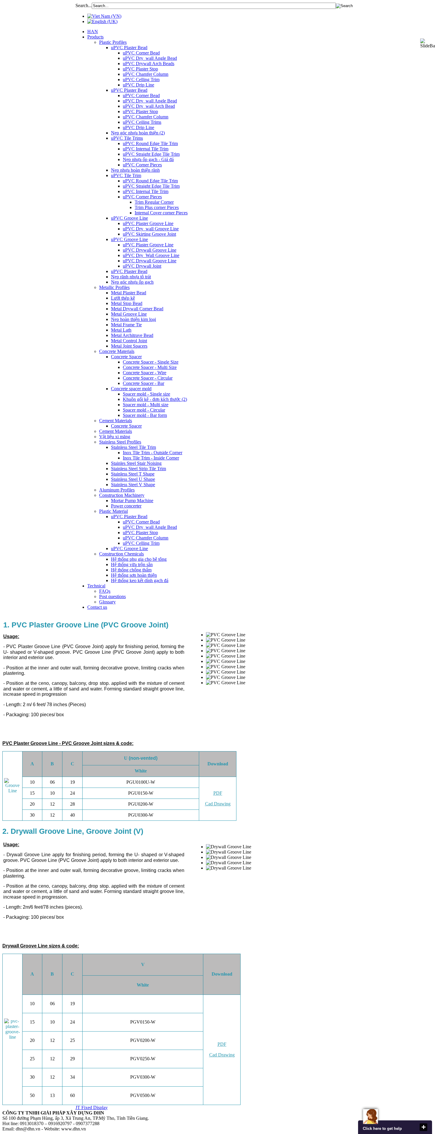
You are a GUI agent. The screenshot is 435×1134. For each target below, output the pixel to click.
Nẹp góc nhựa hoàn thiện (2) (138, 132)
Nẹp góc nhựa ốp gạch (132, 282)
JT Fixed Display (91, 1107)
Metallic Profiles (114, 287)
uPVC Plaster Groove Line (148, 223)
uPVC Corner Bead (141, 52)
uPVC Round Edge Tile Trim (150, 143)
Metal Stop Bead (126, 303)
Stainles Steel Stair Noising (136, 463)
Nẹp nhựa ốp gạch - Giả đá (148, 159)
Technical (96, 585)
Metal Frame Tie (126, 324)
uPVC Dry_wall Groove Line (151, 228)
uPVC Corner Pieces (142, 164)
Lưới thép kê (123, 298)
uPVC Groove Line (129, 218)
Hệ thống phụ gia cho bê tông (139, 559)
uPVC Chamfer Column (145, 74)
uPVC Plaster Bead (129, 47)
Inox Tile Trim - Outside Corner (152, 452)
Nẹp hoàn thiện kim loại (133, 319)
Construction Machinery (121, 495)
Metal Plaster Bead (128, 292)
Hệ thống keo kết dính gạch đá (139, 580)
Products (95, 36)
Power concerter (126, 505)
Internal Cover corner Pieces (161, 212)
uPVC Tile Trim (126, 175)
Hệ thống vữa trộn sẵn (132, 564)
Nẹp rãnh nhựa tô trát (131, 276)
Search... (83, 5)
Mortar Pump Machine (132, 500)
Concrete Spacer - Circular (148, 377)
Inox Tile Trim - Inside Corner (151, 457)
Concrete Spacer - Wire (144, 372)
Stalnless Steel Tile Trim (133, 447)
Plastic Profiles (113, 42)
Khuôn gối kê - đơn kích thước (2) (155, 399)
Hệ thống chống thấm (131, 569)
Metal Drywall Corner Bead (137, 308)
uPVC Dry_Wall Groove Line (151, 255)
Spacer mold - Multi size (145, 404)
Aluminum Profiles (117, 489)
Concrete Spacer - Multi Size (150, 367)
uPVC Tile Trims (127, 138)
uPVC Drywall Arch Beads (148, 63)
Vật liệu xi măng (114, 436)
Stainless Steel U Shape (133, 479)
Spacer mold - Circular (144, 409)
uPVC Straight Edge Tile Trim (151, 154)
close (423, 1127)
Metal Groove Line (129, 314)
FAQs (104, 591)
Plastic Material (113, 511)
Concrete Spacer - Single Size (150, 361)
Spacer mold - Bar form (145, 415)
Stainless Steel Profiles (120, 441)
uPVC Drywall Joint (142, 266)
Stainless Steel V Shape (133, 484)
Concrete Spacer (126, 356)
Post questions (112, 596)
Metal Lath (121, 330)
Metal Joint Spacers (129, 345)
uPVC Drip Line (138, 84)
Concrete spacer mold (131, 388)
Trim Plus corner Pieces (157, 207)
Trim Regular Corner (154, 202)
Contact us (97, 607)
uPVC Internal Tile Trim (145, 148)
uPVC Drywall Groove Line (149, 250)
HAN (92, 31)
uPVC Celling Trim (141, 79)
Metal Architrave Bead (132, 335)
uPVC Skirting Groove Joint (149, 234)
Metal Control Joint (129, 340)
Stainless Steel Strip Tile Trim (138, 468)
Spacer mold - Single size (146, 393)
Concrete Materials (116, 351)
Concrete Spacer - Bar (143, 383)
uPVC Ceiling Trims (142, 122)
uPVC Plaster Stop (140, 68)
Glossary (107, 601)
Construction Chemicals (121, 553)
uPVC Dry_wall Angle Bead (150, 58)
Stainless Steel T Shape (132, 473)
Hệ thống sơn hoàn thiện (134, 575)
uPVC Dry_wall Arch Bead (149, 106)
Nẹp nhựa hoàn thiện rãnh (135, 170)
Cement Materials (115, 420)
